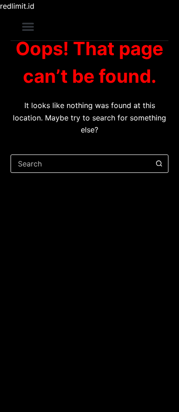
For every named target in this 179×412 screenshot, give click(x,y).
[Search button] (159, 163)
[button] (28, 26)
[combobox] (80, 163)
